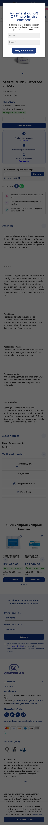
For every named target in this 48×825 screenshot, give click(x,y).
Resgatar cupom (24, 50)
